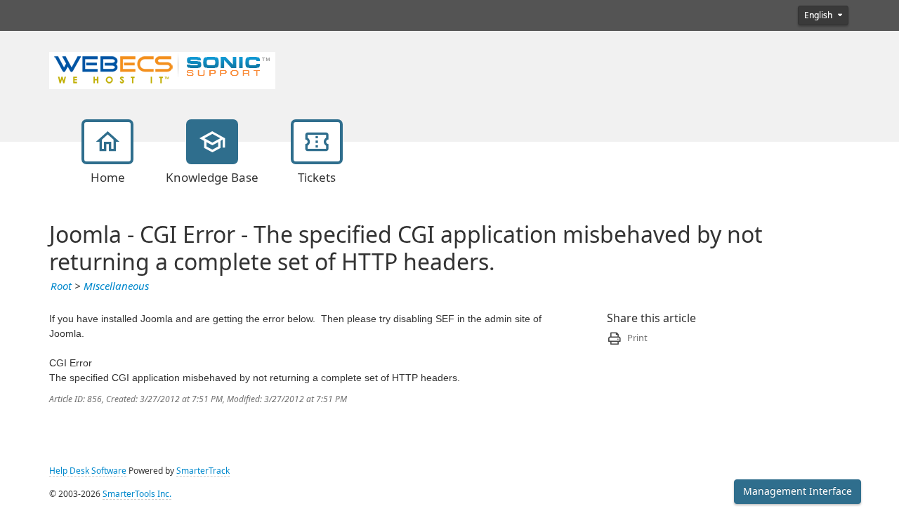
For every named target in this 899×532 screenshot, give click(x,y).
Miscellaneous (116, 286)
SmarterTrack (203, 471)
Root (61, 286)
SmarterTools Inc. (137, 494)
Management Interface (797, 491)
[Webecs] (162, 68)
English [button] (819, 15)
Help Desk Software (87, 471)
